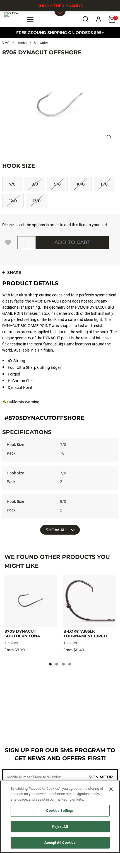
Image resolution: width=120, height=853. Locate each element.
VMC (5, 43)
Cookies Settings (60, 810)
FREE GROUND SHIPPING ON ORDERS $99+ (60, 32)
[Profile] (98, 19)
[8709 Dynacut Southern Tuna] (30, 601)
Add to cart (72, 242)
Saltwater (40, 43)
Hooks (21, 43)
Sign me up (101, 776)
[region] (60, 816)
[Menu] (30, 19)
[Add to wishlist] (8, 242)
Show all (57, 529)
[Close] (111, 789)
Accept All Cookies (59, 842)
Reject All (60, 827)
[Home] (11, 19)
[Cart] (112, 19)
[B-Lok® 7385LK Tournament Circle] (89, 601)
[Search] (85, 19)
